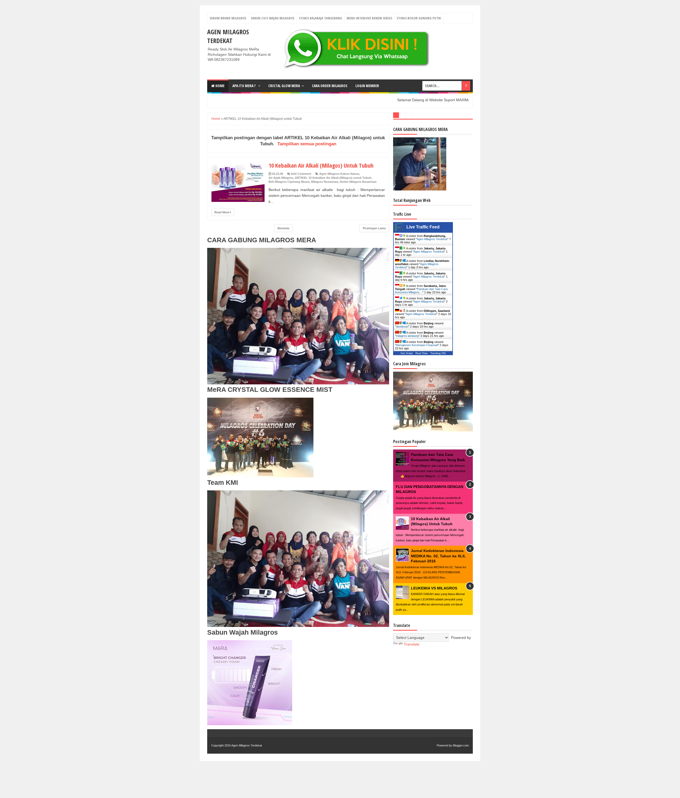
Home (219, 85)
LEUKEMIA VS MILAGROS (434, 588)
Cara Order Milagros (329, 85)
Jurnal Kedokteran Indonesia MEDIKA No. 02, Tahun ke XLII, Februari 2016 (438, 556)
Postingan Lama (374, 228)
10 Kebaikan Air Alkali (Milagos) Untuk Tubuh (321, 165)
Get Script (407, 353)
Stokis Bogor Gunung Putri (419, 18)
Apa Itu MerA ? (244, 85)
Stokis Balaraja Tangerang (320, 18)
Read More (222, 212)
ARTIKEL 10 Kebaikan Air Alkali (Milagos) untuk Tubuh (333, 177)
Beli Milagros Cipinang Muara (289, 181)
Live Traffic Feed (423, 227)
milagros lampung (407, 335)
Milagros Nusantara (324, 181)
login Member (367, 85)
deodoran (402, 326)
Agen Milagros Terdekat (228, 36)
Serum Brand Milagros (228, 18)
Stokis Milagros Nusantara (358, 181)
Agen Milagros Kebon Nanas (339, 173)
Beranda (283, 228)
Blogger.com (461, 745)
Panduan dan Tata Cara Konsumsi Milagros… (421, 290)
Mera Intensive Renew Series (369, 18)
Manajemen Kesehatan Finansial (417, 345)
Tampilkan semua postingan (306, 143)
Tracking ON (437, 353)
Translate (411, 644)
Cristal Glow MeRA (284, 85)
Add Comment (301, 173)
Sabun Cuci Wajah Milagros (272, 18)
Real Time (421, 353)
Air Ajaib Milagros (281, 177)
